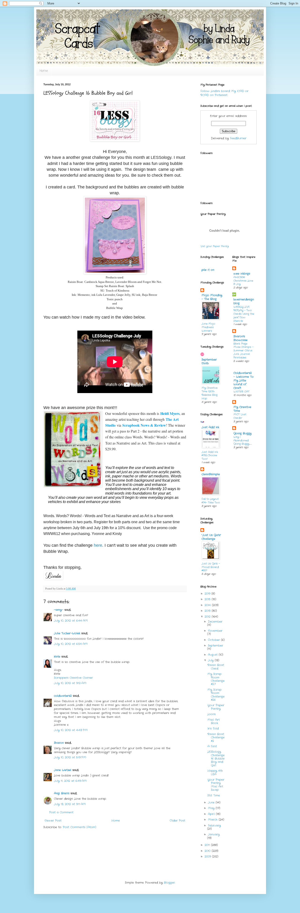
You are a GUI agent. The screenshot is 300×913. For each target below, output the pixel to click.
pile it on (208, 270)
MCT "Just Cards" (239, 416)
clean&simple (211, 474)
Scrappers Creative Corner (73, 678)
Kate (57, 657)
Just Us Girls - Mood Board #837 (211, 567)
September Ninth (209, 361)
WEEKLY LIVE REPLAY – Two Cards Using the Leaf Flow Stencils (243, 314)
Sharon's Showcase (240, 338)
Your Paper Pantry (215, 706)
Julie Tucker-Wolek (67, 633)
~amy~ (58, 610)
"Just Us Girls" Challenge (211, 537)
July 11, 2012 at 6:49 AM (70, 781)
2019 (208, 594)
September (215, 646)
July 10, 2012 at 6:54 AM (71, 644)
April (212, 814)
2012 (208, 617)
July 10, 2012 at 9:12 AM (70, 683)
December (215, 622)
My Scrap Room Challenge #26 (216, 695)
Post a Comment (61, 812)
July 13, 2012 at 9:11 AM (70, 804)
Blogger (169, 883)
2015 (208, 599)
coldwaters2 (63, 696)
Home (44, 71)
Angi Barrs (61, 793)
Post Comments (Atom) (79, 827)
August (213, 655)
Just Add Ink (210, 427)
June (212, 802)
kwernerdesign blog (243, 301)
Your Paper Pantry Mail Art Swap (215, 785)
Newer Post (53, 821)
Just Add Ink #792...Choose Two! (210, 455)
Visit (214, 246)
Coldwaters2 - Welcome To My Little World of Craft (243, 380)
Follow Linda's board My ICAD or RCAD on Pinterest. (224, 93)
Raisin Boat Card (215, 666)
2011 (208, 845)
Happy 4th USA (215, 772)
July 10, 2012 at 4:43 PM (71, 730)
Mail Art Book (213, 721)
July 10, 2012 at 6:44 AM (71, 621)
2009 (208, 856)
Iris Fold (213, 728)
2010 (208, 851)
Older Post (177, 821)
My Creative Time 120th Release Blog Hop (210, 393)
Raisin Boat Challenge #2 (216, 737)
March (213, 820)
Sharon (59, 743)
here (98, 545)
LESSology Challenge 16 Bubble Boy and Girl (216, 758)
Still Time (213, 795)
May (212, 808)
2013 (208, 611)
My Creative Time (242, 409)
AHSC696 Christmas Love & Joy (243, 280)
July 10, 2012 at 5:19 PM (70, 757)
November (215, 631)
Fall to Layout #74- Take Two (211, 500)
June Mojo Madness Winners (208, 327)
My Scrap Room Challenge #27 (216, 679)
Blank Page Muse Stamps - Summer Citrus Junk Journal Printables (243, 350)
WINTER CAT (241, 392)
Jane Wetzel (62, 770)
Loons (211, 714)
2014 (208, 605)
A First (212, 746)
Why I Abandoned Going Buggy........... (242, 440)
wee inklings (241, 274)
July (211, 660)
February (214, 825)
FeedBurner (238, 138)
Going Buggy (242, 433)
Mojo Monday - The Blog (212, 297)
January (214, 834)
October (214, 640)
